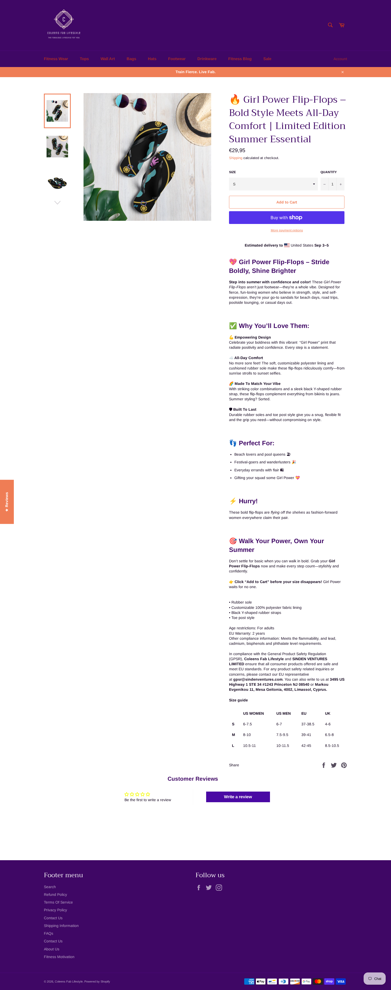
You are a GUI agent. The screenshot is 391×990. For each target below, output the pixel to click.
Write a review (238, 797)
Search (50, 887)
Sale (267, 58)
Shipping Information (61, 926)
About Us (51, 949)
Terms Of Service (58, 902)
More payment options (287, 230)
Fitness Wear (56, 58)
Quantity (329, 172)
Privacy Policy (55, 910)
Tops (84, 58)
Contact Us (53, 918)
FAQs (48, 933)
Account (340, 59)
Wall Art (108, 58)
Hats (152, 58)
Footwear (177, 58)
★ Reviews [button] (7, 502)
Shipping (235, 158)
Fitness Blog (240, 58)
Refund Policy (55, 894)
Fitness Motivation (59, 957)
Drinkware (207, 58)
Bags (131, 58)
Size (232, 172)
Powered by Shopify (97, 981)
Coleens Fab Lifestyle (69, 981)
